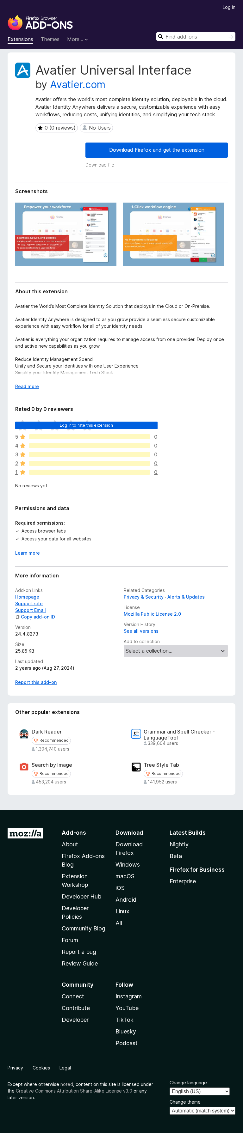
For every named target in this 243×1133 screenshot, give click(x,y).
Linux (122, 911)
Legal (65, 1067)
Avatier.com (77, 84)
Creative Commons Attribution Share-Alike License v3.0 (74, 1090)
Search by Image (52, 765)
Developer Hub (81, 896)
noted (66, 1084)
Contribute (76, 1008)
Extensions (20, 39)
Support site (29, 603)
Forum (70, 940)
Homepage (27, 597)
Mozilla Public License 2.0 (152, 614)
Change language (188, 1082)
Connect (73, 996)
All (118, 923)
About (70, 844)
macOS (124, 876)
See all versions (141, 631)
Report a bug (79, 951)
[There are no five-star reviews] (89, 436)
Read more (27, 386)
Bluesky (125, 1031)
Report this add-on (36, 682)
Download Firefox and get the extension (156, 150)
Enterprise (183, 881)
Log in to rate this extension (86, 425)
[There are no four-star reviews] (89, 445)
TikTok (124, 1019)
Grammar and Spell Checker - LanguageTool (179, 735)
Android (125, 899)
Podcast (126, 1043)
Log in (229, 7)
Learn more (27, 553)
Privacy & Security (144, 597)
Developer (75, 1019)
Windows (127, 864)
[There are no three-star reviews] (89, 454)
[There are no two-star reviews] (89, 463)
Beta (176, 856)
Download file (99, 165)
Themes (50, 39)
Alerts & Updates (186, 597)
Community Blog (83, 928)
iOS (120, 888)
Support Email (30, 610)
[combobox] (195, 36)
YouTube (127, 1008)
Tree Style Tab (161, 765)
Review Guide (80, 963)
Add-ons (74, 832)
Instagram (128, 996)
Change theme (185, 1102)
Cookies (41, 1067)
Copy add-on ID (38, 616)
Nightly (179, 844)
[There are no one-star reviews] (89, 472)
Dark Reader (47, 732)
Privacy (15, 1067)
